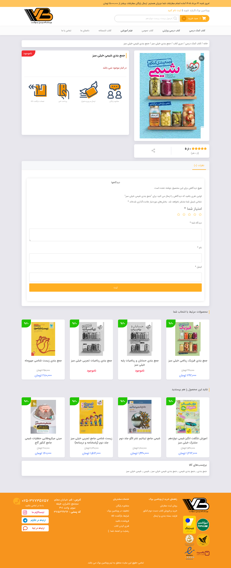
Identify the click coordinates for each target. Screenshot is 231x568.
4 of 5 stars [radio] (184, 214)
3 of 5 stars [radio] (189, 214)
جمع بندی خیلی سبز (161, 43)
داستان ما (84, 30)
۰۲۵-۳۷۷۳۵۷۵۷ (35, 501)
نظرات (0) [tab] (199, 165)
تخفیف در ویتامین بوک (118, 511)
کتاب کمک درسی (193, 43)
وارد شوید (188, 10)
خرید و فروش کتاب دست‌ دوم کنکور (160, 511)
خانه (205, 43)
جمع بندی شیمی (187, 471)
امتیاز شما (193, 209)
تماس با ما (66, 30)
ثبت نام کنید (174, 10)
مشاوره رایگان (122, 506)
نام (199, 247)
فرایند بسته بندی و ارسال (165, 516)
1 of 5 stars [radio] (200, 214)
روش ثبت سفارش (168, 506)
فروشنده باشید (122, 521)
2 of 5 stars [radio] (194, 214)
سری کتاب (178, 43)
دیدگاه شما (196, 223)
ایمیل (198, 267)
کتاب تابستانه (105, 30)
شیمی (146, 471)
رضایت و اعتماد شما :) (118, 531)
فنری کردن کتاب (121, 526)
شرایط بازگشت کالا (120, 516)
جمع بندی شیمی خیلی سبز (164, 471)
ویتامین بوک (202, 10)
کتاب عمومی (147, 30)
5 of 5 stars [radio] (178, 214)
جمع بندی (202, 471)
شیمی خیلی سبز (133, 471)
